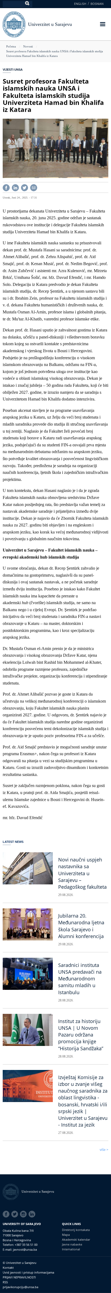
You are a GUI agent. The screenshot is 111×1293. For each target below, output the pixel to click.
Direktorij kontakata (76, 1229)
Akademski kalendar (76, 1239)
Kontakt (8, 1267)
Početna (11, 46)
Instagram (24, 1214)
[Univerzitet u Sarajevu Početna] (14, 24)
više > (104, 1150)
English (80, 4)
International (71, 1249)
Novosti (28, 46)
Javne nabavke (72, 1244)
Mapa (66, 1234)
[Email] (33, 187)
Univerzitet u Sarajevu (50, 24)
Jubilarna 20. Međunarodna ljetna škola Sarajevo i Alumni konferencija (81, 925)
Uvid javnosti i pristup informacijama (28, 1272)
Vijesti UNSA (13, 69)
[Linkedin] (15, 187)
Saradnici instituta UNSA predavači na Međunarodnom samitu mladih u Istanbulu (80, 979)
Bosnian (97, 4)
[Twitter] (24, 187)
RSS (5, 1282)
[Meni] (102, 24)
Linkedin (33, 1214)
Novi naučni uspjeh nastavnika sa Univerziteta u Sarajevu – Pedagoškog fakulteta (82, 873)
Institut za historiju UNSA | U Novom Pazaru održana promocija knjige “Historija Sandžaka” (80, 1035)
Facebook (7, 1214)
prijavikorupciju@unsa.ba (20, 1286)
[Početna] (12, 1191)
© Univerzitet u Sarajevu (19, 1262)
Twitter (15, 1214)
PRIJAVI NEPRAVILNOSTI (19, 1277)
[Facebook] (6, 187)
